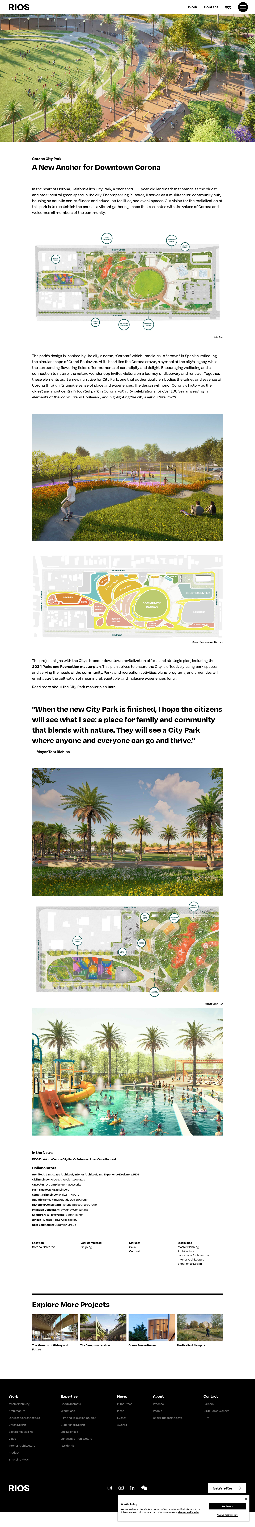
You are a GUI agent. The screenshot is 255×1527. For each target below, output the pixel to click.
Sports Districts (71, 1404)
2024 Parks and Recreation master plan (66, 666)
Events (121, 1418)
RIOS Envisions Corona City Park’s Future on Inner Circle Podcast (74, 1159)
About (158, 1396)
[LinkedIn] (132, 1488)
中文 (228, 7)
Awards (122, 1425)
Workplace (68, 1411)
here (112, 686)
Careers (208, 1404)
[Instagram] (109, 1488)
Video (12, 1439)
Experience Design (190, 1264)
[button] (243, 7)
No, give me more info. (227, 1514)
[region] (183, 1508)
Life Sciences (69, 1432)
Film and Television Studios (78, 1418)
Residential (68, 1445)
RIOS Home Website (216, 1411)
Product (14, 1452)
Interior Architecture (191, 1259)
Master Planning (188, 1247)
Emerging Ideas (19, 1459)
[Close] (246, 1499)
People (157, 1411)
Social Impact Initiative (167, 1418)
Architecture (186, 1251)
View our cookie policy (188, 1512)
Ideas (120, 1411)
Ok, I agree (227, 1506)
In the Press (124, 1404)
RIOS (27, 7)
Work (192, 6)
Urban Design (17, 1425)
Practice (158, 1404)
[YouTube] (121, 1488)
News (122, 1396)
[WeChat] (144, 1488)
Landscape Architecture (193, 1255)
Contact (211, 6)
